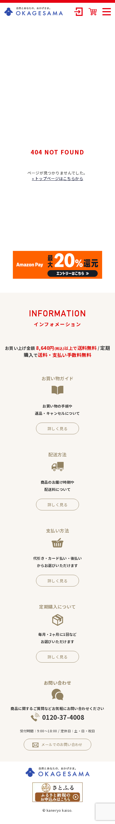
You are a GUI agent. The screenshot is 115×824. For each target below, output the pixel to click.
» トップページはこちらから (57, 178)
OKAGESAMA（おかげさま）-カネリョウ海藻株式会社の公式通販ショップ (33, 11)
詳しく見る (57, 428)
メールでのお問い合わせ (62, 744)
